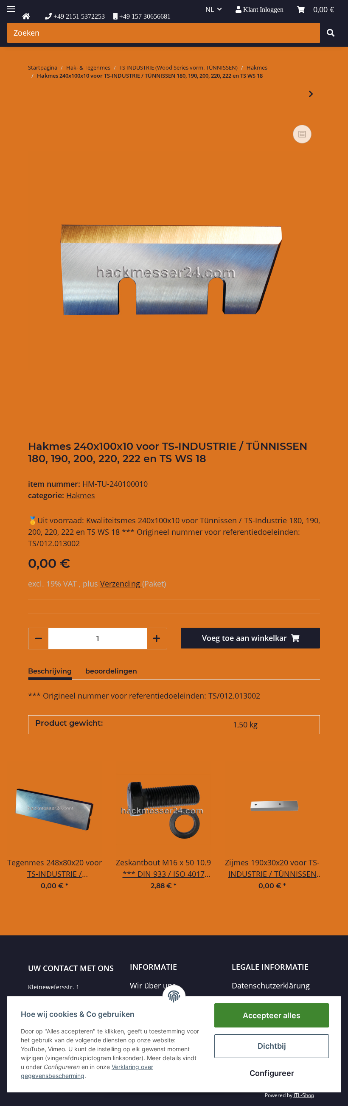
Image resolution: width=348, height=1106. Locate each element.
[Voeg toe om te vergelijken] (302, 134)
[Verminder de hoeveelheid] (38, 638)
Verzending (121, 583)
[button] (259, 9)
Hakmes (80, 495)
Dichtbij (272, 1045)
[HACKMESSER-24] (26, 16)
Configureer (272, 1073)
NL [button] (209, 9)
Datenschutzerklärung (271, 985)
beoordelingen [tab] (111, 671)
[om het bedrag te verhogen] (156, 638)
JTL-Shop (304, 1095)
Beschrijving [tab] (50, 671)
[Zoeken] (330, 32)
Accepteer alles (271, 1015)
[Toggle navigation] (11, 5)
